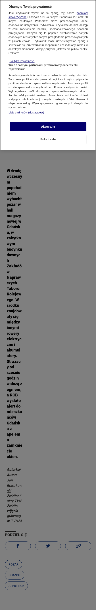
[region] (48, 75)
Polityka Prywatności (22, 61)
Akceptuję (48, 126)
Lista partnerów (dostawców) (26, 112)
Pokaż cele (48, 139)
